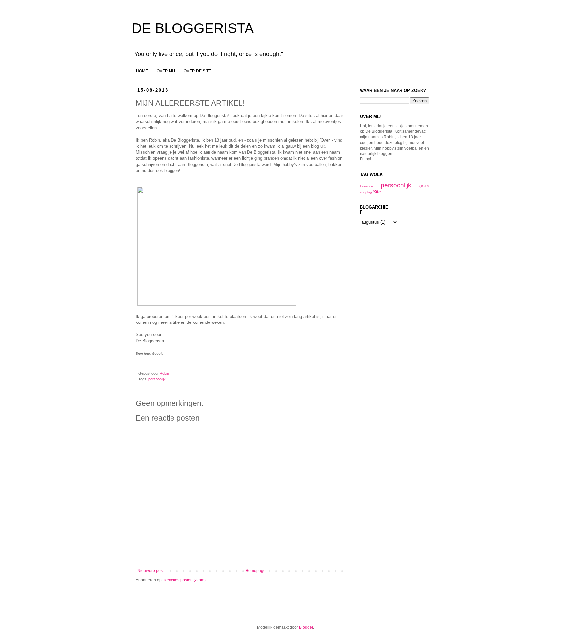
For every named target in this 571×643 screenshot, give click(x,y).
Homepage (256, 570)
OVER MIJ (166, 71)
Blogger (306, 627)
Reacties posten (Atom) (185, 580)
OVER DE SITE (197, 71)
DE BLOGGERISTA (193, 28)
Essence (366, 186)
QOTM (424, 186)
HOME (142, 71)
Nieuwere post (150, 570)
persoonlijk (157, 379)
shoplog (366, 192)
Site (377, 191)
